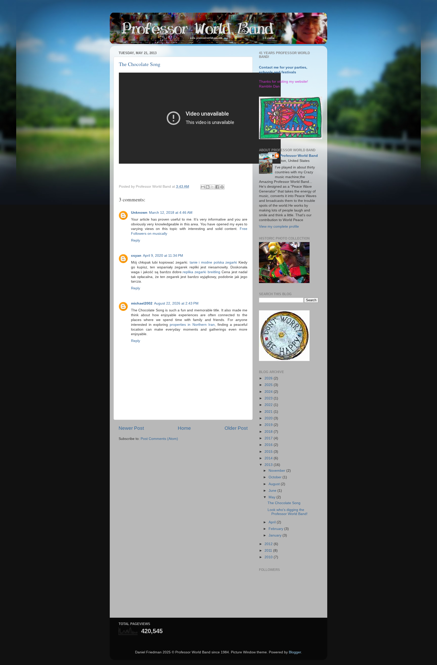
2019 (269, 425)
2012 (269, 544)
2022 (269, 405)
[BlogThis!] (207, 186)
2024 (269, 392)
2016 (269, 445)
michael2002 (141, 303)
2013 (269, 465)
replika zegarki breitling (202, 272)
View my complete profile (279, 226)
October (275, 477)
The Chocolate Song (139, 64)
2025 (269, 385)
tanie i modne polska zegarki (213, 262)
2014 (269, 458)
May (272, 497)
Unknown (139, 212)
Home (184, 428)
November (277, 471)
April (273, 522)
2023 (269, 398)
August (275, 484)
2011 (269, 550)
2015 (269, 452)
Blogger (295, 652)
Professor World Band (299, 156)
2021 (269, 412)
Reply (135, 240)
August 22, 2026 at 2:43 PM (176, 303)
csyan (136, 256)
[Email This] (202, 186)
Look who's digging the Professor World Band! (288, 512)
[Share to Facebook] (217, 186)
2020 (269, 418)
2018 (269, 432)
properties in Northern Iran (192, 325)
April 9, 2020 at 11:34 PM (163, 256)
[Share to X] (212, 186)
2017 (269, 438)
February (276, 529)
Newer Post (131, 428)
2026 (269, 378)
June (273, 490)
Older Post (236, 428)
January (275, 535)
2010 (269, 557)
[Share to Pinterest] (222, 186)
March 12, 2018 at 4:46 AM (170, 212)
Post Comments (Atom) (159, 439)
